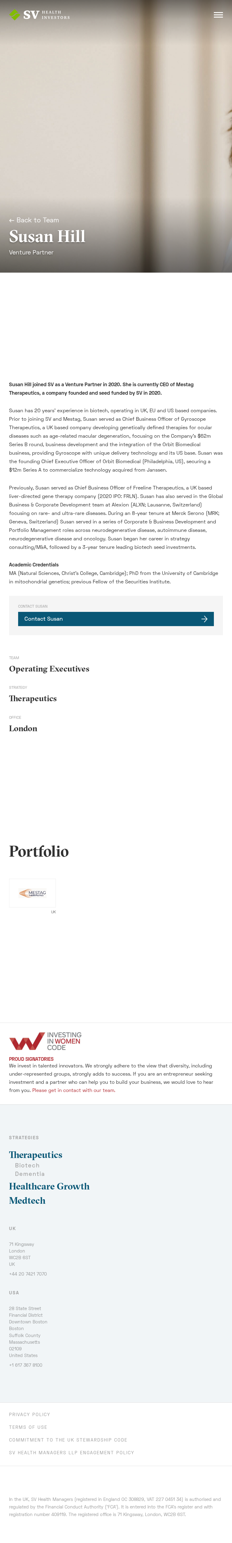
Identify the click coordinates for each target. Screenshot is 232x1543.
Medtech (27, 1200)
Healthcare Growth (49, 1186)
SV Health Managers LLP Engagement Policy (71, 1453)
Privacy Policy (29, 1415)
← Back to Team (34, 221)
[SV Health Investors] (39, 15)
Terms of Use (28, 1428)
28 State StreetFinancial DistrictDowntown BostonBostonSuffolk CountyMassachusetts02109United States (28, 1332)
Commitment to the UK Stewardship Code (68, 1440)
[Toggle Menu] (218, 14)
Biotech (27, 1166)
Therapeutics (33, 698)
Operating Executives (49, 668)
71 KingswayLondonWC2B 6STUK (21, 1255)
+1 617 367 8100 (25, 1366)
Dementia (30, 1174)
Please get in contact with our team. (73, 1091)
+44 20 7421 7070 (28, 1274)
